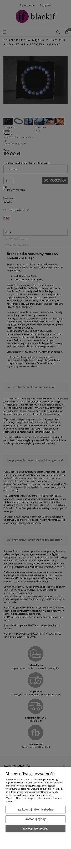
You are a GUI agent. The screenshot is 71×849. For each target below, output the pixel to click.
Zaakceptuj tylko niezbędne (35, 809)
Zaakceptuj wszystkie (35, 828)
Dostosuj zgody (35, 819)
